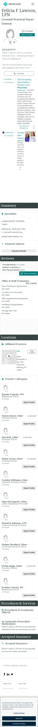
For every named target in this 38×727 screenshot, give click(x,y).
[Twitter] (12, 674)
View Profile (32, 352)
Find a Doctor (23, 688)
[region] (19, 712)
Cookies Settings (19, 713)
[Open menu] (33, 4)
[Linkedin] (8, 674)
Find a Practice (8, 688)
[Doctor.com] (12, 4)
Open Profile (29, 402)
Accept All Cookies (19, 724)
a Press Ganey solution (15, 665)
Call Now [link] (20, 73)
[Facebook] (4, 674)
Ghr (18, 351)
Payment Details (19, 251)
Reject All (19, 718)
